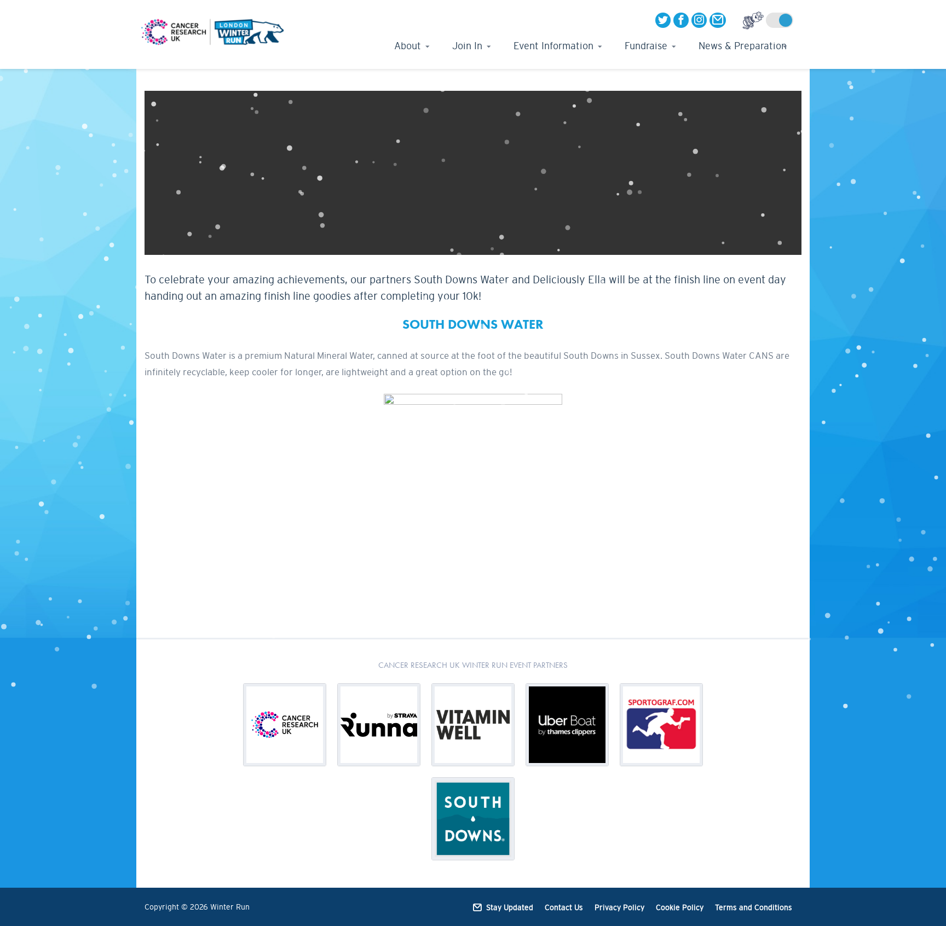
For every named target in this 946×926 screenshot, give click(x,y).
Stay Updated (509, 907)
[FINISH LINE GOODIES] (473, 173)
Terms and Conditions (753, 907)
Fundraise (646, 45)
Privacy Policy (619, 907)
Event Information (553, 45)
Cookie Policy (679, 907)
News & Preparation (743, 45)
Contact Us (564, 907)
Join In (467, 45)
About (407, 45)
